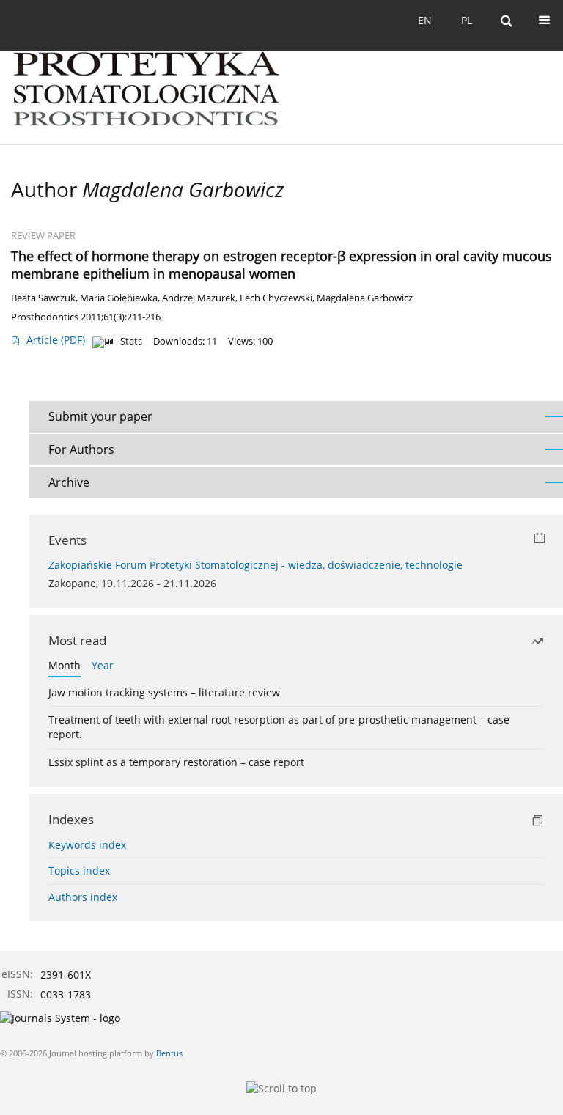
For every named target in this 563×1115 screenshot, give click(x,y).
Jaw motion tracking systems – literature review (164, 692)
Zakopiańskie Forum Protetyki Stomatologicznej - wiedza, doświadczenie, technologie (255, 565)
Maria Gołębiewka (119, 298)
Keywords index (87, 845)
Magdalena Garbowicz (365, 298)
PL (466, 20)
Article (55, 340)
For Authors (81, 449)
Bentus (169, 1053)
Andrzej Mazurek (198, 298)
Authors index (82, 897)
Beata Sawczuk (43, 298)
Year (103, 665)
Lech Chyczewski (276, 298)
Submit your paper (100, 416)
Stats (131, 341)
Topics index (79, 870)
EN (425, 20)
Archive (68, 482)
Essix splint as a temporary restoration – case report (176, 762)
